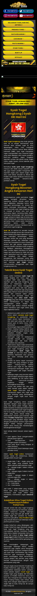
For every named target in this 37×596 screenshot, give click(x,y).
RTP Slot (18, 57)
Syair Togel (18, 48)
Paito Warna (18, 43)
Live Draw (18, 39)
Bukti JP (18, 53)
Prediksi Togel (18, 30)
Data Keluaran (17, 34)
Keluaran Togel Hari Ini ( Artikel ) (18, 24)
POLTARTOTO (12, 11)
